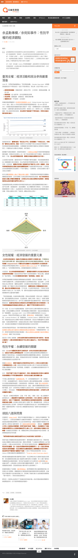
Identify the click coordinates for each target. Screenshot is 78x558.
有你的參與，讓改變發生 (12, 2)
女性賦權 (12, 492)
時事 (3, 18)
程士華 (43, 540)
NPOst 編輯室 (7, 537)
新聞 (10, 26)
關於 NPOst (24, 2)
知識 (14, 26)
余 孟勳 (5, 41)
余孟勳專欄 (5, 26)
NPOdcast (42, 18)
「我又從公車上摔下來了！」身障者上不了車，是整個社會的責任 (24, 533)
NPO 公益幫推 (66, 18)
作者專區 (56, 548)
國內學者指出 (21, 469)
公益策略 (27, 18)
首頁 (2, 2)
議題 (9, 18)
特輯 (15, 18)
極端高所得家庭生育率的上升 (17, 305)
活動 (34, 18)
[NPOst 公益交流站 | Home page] (11, 10)
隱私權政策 (22, 548)
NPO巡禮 (30, 548)
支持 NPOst (13, 21)
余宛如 (7, 492)
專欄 (20, 18)
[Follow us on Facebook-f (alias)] (75, 26)
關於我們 (4, 21)
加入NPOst (39, 548)
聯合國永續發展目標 (53, 18)
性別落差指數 (18, 492)
